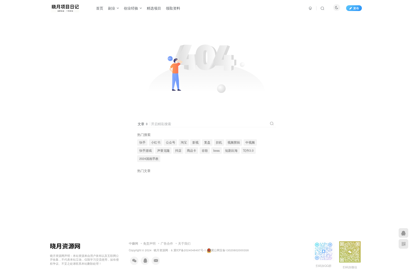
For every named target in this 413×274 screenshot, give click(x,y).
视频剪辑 (234, 142)
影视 (195, 142)
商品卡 (191, 150)
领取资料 (173, 8)
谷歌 (205, 150)
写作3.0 (248, 150)
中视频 (250, 142)
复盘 (207, 142)
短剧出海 (231, 150)
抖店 (178, 150)
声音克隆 (163, 150)
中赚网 (133, 243)
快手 (142, 142)
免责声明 (149, 243)
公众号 (170, 142)
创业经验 (131, 8)
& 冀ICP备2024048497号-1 (188, 250)
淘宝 (184, 142)
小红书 (155, 142)
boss (216, 150)
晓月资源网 (161, 250)
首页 (99, 8)
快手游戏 (145, 150)
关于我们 (184, 243)
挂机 (219, 142)
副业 (111, 8)
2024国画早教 (148, 158)
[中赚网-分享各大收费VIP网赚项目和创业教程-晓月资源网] (65, 7)
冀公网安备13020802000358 (230, 250)
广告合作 (167, 243)
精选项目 (154, 8)
